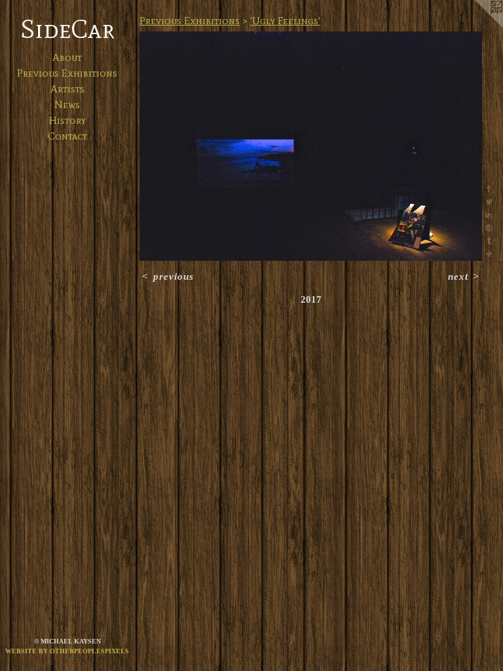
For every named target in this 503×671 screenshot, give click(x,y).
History (67, 120)
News (67, 104)
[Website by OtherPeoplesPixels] (477, 26)
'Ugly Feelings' (285, 20)
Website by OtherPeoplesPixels (67, 651)
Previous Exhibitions (67, 73)
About (67, 57)
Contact (67, 136)
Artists (67, 89)
